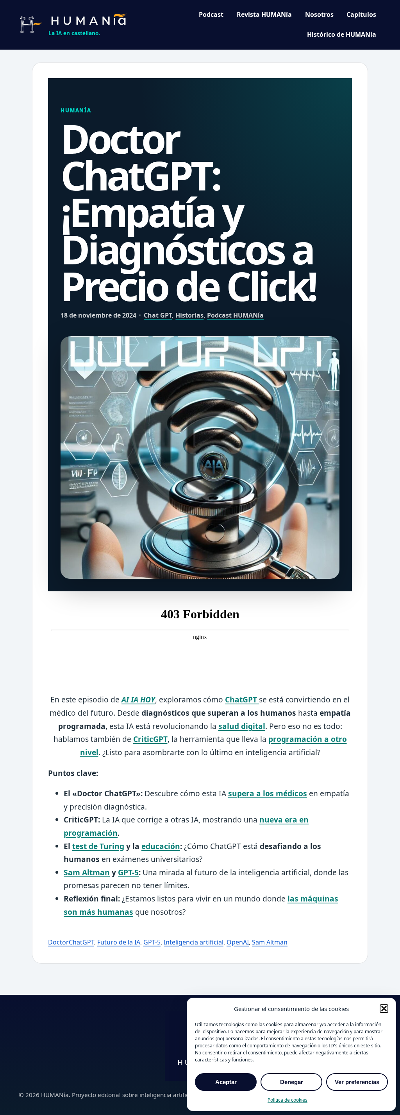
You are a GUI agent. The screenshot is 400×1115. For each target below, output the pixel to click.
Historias (189, 315)
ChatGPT (242, 699)
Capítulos (361, 14)
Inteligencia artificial (193, 942)
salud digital (241, 726)
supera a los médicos (267, 793)
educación (160, 846)
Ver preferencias (357, 1082)
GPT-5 (128, 872)
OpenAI (238, 942)
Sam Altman (87, 872)
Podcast (211, 14)
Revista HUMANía (264, 14)
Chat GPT (158, 315)
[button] (384, 1009)
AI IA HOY (138, 699)
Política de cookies (287, 1100)
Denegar (291, 1082)
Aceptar (226, 1082)
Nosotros (319, 14)
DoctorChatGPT (71, 942)
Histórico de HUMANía (341, 34)
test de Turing (98, 846)
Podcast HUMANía (235, 315)
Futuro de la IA (118, 942)
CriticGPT (150, 739)
